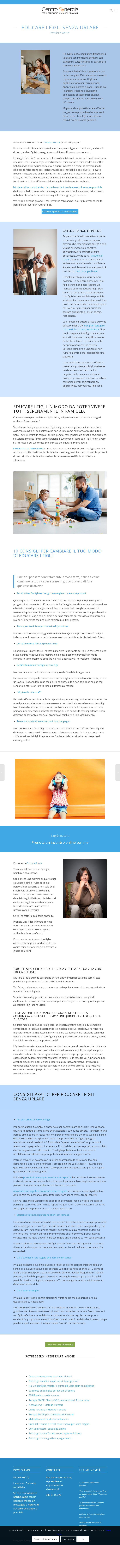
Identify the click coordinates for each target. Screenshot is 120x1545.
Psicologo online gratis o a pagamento (50, 1438)
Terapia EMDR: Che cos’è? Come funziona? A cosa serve (59, 1400)
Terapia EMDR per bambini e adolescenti (51, 1414)
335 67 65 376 (53, 1495)
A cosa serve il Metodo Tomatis (46, 1405)
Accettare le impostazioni (45, 1539)
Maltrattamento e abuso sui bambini (49, 1419)
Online (29, 1483)
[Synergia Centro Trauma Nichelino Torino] (60, 10)
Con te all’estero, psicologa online (47, 1428)
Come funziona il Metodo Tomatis (47, 1409)
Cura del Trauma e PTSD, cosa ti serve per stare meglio (59, 1424)
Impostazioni (68, 1539)
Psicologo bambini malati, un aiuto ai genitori (53, 1381)
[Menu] (116, 11)
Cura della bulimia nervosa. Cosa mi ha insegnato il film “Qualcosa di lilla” (93, 1493)
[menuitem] (110, 10)
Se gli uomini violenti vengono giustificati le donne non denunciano (91, 1505)
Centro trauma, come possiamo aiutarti (50, 1376)
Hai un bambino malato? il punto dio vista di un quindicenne (61, 1385)
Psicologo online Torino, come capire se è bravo (55, 1433)
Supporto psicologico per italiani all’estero (52, 1390)
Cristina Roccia (52, 142)
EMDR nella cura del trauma (44, 1395)
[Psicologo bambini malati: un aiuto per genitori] (2, 772)
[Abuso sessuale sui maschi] (117, 772)
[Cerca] (110, 10)
